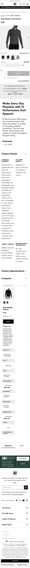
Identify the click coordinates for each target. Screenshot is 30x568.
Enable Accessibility (15, 1)
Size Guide (26, 62)
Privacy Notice (11, 545)
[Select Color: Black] (3, 57)
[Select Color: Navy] (8, 57)
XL (17, 65)
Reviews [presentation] (8, 446)
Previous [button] (2, 37)
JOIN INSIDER (22, 458)
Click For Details (18, 494)
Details (25, 88)
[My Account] (24, 4)
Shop (8, 321)
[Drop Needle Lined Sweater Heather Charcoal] (15, 39)
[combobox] (21, 285)
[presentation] (21, 445)
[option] (15, 39)
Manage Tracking (22, 564)
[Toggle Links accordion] (15, 508)
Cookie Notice (21, 545)
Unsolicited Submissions (8, 538)
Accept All (15, 560)
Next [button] (28, 37)
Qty (2, 70)
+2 (10, 302)
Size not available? (23, 81)
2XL (23, 65)
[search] (20, 4)
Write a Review (15, 15)
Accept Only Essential (8, 564)
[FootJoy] (15, 4)
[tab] (27, 4)
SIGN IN (23, 464)
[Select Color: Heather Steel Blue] (18, 57)
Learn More (11, 466)
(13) (8, 15)
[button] (2, 4)
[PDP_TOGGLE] (24, 278)
